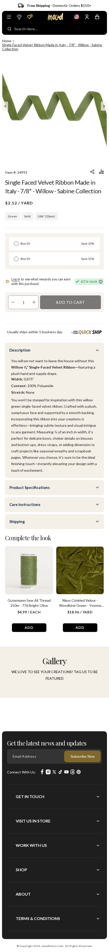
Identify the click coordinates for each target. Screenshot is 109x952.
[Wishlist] (29, 17)
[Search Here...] (9, 29)
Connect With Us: (21, 772)
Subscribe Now (82, 756)
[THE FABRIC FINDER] (19, 17)
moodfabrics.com (53, 945)
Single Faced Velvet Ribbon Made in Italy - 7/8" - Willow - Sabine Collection (52, 47)
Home (6, 41)
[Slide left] (5, 106)
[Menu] (9, 17)
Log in (15, 279)
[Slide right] (104, 106)
